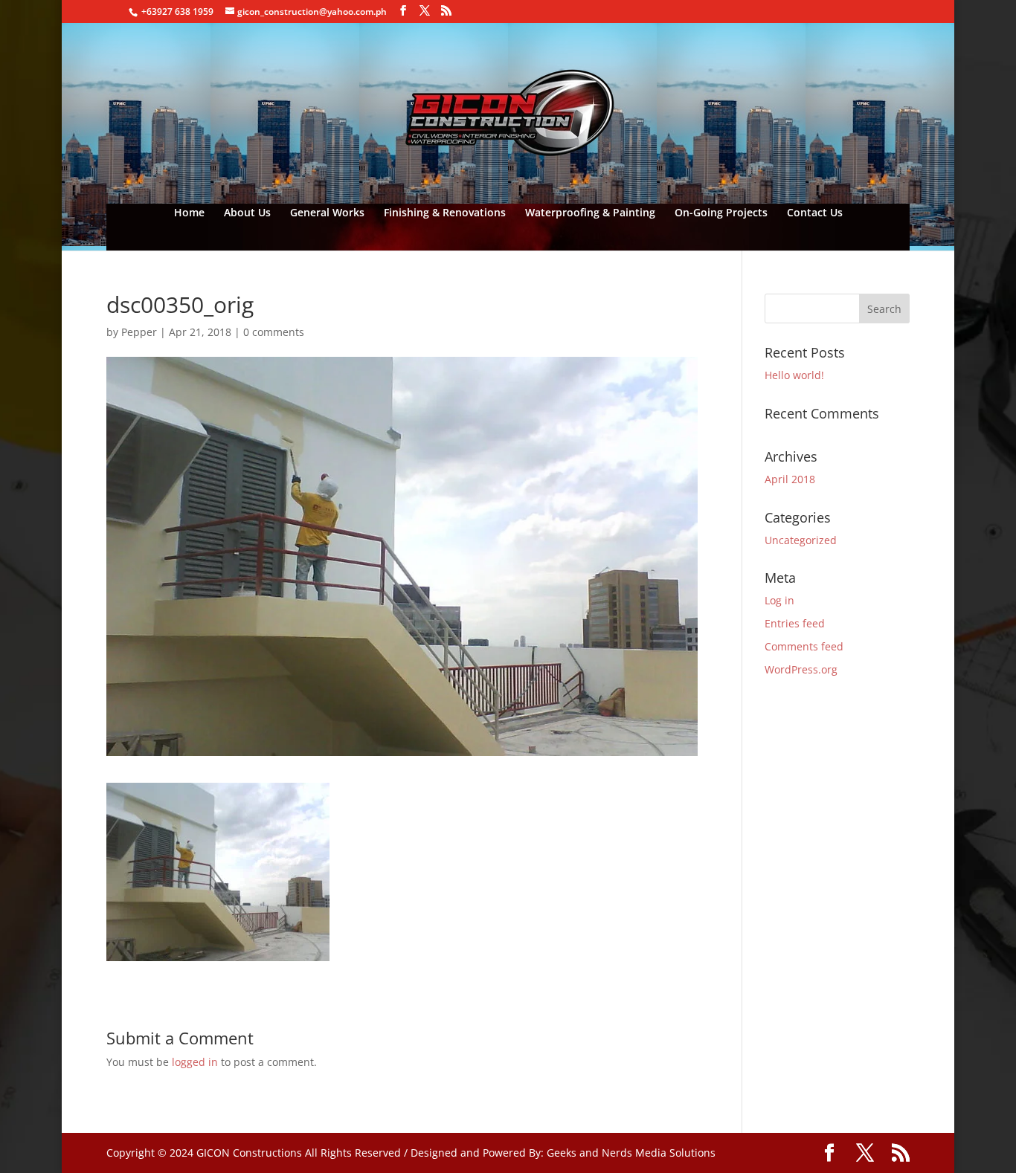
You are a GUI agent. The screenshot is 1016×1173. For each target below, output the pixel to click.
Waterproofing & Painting (590, 213)
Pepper (139, 332)
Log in (779, 600)
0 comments (273, 332)
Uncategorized (801, 540)
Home (189, 213)
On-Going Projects (721, 213)
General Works (327, 213)
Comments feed (804, 646)
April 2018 (790, 479)
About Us (247, 213)
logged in (195, 1062)
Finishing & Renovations (445, 213)
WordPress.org (801, 669)
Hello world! (794, 375)
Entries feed (795, 623)
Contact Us (815, 213)
